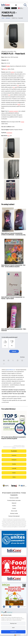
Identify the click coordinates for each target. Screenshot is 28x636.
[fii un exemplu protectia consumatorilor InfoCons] (14, 595)
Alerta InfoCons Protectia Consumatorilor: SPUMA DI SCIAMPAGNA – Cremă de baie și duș (13, 233)
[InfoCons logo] (5, 5)
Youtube (14, 464)
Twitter (14, 472)
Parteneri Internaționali (14, 516)
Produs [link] (8, 66)
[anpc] (6, 486)
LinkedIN (14, 468)
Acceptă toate (13, 631)
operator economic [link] (13, 111)
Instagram (14, 459)
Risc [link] (4, 69)
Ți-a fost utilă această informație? (10, 337)
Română (18, 634)
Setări (13, 627)
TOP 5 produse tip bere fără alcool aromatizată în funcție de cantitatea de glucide (13, 437)
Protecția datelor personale (14, 500)
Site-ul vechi (14, 511)
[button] (16, 5)
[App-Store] (7, 8)
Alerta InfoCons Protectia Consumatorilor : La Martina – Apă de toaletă (12, 297)
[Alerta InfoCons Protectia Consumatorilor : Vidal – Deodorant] (14, 315)
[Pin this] (22, 360)
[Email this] (4, 360)
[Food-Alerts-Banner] (14, 569)
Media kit (14, 503)
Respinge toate (13, 623)
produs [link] (12, 72)
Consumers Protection (9, 445)
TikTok (14, 477)
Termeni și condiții (14, 498)
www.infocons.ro (10, 369)
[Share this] (8, 360)
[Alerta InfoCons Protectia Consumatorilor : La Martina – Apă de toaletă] (14, 283)
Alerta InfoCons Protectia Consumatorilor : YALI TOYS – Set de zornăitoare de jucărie (13, 265)
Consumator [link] (9, 132)
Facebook (14, 455)
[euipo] (14, 486)
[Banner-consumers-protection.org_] (14, 543)
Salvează (14, 351)
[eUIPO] (22, 486)
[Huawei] (20, 8)
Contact (14, 508)
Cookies (14, 505)
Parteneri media (14, 513)
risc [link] (18, 85)
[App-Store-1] (14, 8)
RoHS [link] (19, 104)
